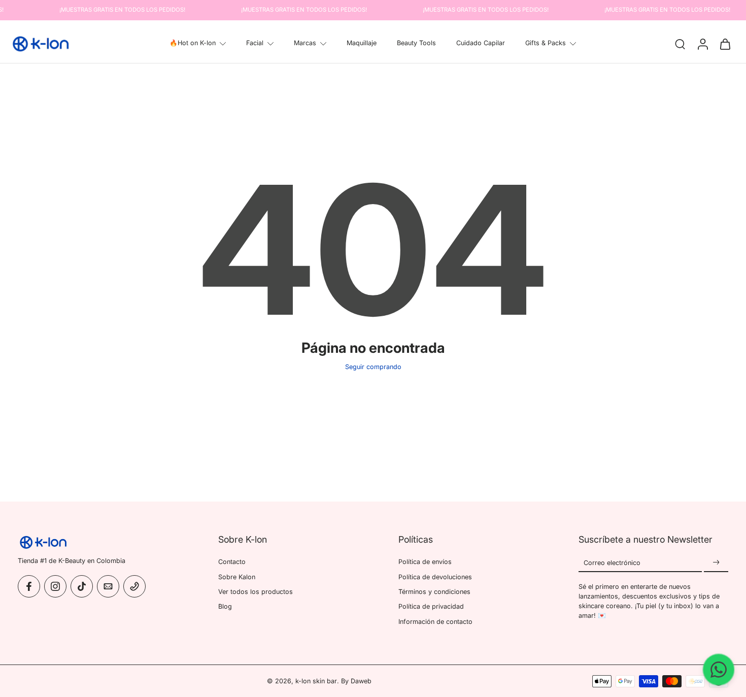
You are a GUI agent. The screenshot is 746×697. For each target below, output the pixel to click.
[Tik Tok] (82, 586)
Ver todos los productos (255, 591)
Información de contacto (435, 621)
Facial (254, 43)
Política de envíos (425, 562)
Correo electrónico (612, 563)
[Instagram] (55, 586)
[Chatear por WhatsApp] (718, 669)
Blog (225, 606)
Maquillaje (362, 43)
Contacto (232, 562)
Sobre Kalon (236, 576)
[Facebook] (29, 586)
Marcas (305, 43)
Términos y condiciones (434, 591)
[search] (680, 44)
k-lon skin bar (316, 681)
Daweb (361, 681)
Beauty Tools (416, 43)
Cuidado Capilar (480, 43)
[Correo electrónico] (108, 586)
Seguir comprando (373, 367)
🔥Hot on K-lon (192, 43)
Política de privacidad (431, 606)
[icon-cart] (725, 43)
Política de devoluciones (435, 576)
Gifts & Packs (545, 43)
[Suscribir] (716, 562)
